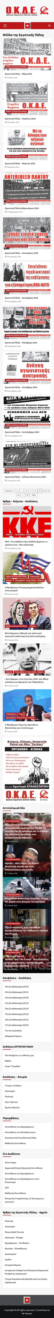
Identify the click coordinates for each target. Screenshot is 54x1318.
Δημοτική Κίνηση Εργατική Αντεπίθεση (23, 1168)
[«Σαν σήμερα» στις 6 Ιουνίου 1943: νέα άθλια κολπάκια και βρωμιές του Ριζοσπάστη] (27, 659)
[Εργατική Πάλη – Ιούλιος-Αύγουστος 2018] (27, 457)
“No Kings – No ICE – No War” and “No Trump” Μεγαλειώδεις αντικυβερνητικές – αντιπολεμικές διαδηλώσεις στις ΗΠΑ (27, 961)
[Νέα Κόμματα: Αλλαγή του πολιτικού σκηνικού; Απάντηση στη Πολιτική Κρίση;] (27, 614)
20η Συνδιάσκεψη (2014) (17, 1008)
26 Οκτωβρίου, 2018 (14, 391)
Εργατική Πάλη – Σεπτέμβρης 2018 (22, 432)
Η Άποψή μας (34, 576)
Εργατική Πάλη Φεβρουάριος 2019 (22, 208)
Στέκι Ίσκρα (10, 1162)
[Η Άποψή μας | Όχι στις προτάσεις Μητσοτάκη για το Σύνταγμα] (27, 705)
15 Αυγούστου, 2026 (14, 548)
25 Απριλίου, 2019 (13, 122)
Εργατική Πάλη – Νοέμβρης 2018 (21, 342)
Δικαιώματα (10, 1254)
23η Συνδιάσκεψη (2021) (17, 992)
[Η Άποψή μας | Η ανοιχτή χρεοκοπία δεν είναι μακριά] (27, 568)
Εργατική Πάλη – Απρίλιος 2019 (20, 118)
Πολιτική (9, 1096)
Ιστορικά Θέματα (13, 1265)
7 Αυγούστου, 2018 (13, 481)
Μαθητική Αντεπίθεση (15, 1143)
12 (18, 495)
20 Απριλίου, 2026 (13, 937)
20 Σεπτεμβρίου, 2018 (14, 436)
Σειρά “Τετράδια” (13, 1066)
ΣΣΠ (7, 1187)
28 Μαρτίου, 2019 (13, 167)
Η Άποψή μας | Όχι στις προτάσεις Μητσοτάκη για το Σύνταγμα (21, 726)
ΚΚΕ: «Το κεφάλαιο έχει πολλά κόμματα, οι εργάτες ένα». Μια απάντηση (26, 543)
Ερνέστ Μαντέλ (12, 1107)
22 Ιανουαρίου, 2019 (14, 257)
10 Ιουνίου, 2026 (12, 686)
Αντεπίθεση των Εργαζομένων (19, 1126)
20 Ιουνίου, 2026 (12, 640)
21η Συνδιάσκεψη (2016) (17, 1003)
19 (27, 495)
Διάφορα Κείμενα (13, 1036)
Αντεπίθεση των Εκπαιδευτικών (20, 1132)
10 (44, 491)
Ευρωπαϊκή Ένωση (14, 1232)
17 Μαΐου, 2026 (12, 873)
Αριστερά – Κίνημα (14, 1237)
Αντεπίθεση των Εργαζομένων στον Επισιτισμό (22, 1180)
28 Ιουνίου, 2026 (12, 594)
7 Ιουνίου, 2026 (12, 731)
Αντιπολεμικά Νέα (13, 821)
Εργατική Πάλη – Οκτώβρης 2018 (21, 387)
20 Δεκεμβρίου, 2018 (14, 301)
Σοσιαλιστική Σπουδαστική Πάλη (20, 1137)
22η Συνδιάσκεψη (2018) (17, 997)
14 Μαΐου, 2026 (12, 905)
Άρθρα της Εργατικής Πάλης (16, 576)
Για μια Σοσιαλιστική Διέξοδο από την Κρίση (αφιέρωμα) (26, 1281)
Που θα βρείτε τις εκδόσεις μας (19, 1055)
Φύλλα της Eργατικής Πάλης (16, 67)
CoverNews (41, 1310)
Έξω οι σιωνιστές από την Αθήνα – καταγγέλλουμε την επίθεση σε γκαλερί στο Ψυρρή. (26, 931)
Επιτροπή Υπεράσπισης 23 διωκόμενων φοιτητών (24, 1200)
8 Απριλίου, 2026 (12, 969)
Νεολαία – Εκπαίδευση (16, 1248)
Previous (8, 491)
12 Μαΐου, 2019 (12, 78)
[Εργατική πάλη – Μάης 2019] (27, 54)
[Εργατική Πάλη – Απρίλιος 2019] (27, 99)
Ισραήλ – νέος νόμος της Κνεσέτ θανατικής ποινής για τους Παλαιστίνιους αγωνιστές (22, 866)
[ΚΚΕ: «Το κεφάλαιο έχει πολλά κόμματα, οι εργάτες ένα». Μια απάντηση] (27, 522)
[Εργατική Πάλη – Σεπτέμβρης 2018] (27, 413)
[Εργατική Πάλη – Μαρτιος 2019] (27, 144)
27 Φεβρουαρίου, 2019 (15, 212)
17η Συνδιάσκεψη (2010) (17, 1025)
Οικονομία (10, 1091)
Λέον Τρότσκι (11, 1102)
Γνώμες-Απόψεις (13, 1085)
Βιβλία (8, 1061)
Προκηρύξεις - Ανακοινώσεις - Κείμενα (29, 534)
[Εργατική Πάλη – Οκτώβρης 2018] (27, 368)
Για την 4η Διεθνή (13, 1030)
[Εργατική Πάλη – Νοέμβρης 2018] (27, 323)
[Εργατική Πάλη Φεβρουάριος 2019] (27, 189)
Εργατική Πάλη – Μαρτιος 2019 (20, 163)
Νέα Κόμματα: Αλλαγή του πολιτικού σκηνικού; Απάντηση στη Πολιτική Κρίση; (25, 635)
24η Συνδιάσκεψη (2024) (17, 986)
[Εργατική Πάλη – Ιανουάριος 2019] (27, 233)
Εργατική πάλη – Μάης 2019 (18, 73)
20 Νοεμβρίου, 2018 (14, 346)
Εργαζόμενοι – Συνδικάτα (17, 1243)
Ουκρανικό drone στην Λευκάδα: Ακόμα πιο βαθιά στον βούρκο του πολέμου (26, 900)
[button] (5, 25)
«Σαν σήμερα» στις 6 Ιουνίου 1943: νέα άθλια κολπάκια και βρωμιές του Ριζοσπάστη (26, 681)
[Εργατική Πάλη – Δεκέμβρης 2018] (27, 278)
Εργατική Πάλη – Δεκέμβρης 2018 (21, 297)
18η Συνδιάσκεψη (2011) (17, 1019)
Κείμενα (9, 534)
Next (34, 495)
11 (49, 491)
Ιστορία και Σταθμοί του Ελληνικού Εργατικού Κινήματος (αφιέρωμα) (26, 1272)
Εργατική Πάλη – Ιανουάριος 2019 (21, 253)
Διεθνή (8, 1259)
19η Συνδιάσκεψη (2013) (17, 1014)
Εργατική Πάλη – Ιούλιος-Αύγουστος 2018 (25, 476)
